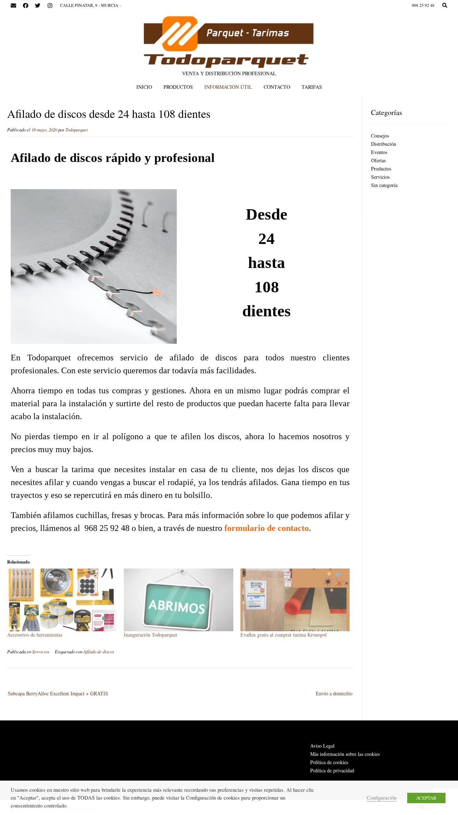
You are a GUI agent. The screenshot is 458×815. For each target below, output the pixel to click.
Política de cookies (329, 762)
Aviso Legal (322, 745)
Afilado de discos (98, 652)
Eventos (379, 152)
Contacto (277, 86)
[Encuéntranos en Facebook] (25, 5)
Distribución (383, 143)
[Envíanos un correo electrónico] (13, 5)
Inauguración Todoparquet (150, 634)
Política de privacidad (332, 770)
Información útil (228, 86)
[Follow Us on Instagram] (50, 5)
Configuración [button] (381, 797)
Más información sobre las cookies (345, 754)
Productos (178, 86)
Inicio (144, 86)
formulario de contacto (266, 528)
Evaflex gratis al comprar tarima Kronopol (283, 634)
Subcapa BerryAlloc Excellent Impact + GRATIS (58, 693)
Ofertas (378, 160)
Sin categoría (384, 185)
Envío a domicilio (334, 693)
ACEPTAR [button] (426, 798)
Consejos (380, 135)
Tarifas (312, 86)
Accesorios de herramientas (34, 634)
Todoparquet (76, 130)
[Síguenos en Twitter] (37, 5)
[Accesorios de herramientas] (62, 600)
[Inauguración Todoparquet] (178, 600)
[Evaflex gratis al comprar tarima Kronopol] (295, 600)
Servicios (40, 652)
